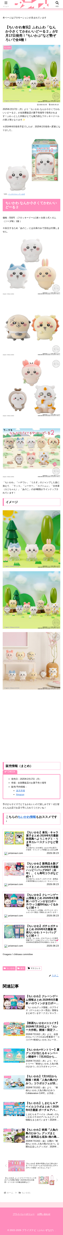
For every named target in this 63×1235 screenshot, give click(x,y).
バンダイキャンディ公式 (16, 194)
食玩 (22, 968)
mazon (21, 794)
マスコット (36, 968)
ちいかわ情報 (27, 817)
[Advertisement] (31, 726)
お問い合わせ (43, 1214)
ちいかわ (11, 968)
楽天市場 (20, 790)
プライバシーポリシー (24, 1214)
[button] (56, 703)
